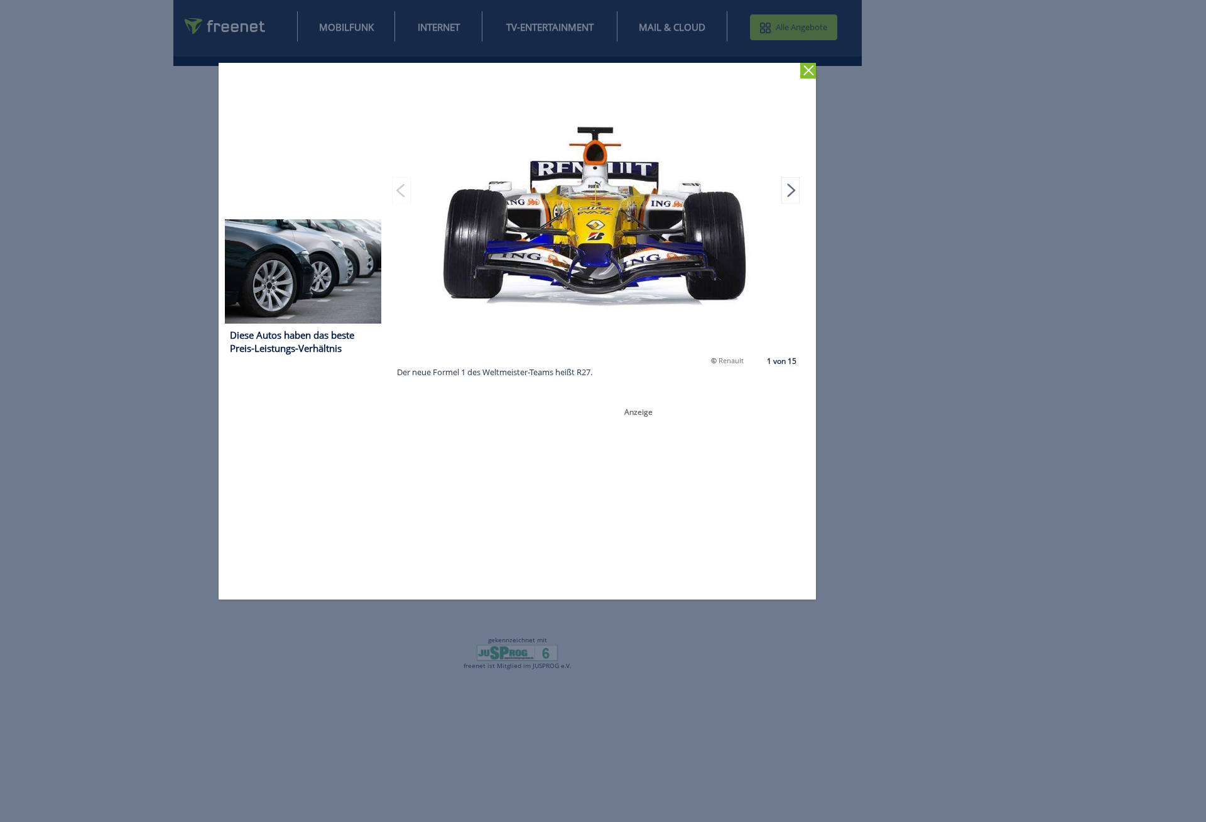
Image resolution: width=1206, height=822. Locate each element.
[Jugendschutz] (517, 652)
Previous (402, 190)
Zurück (809, 71)
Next (790, 190)
